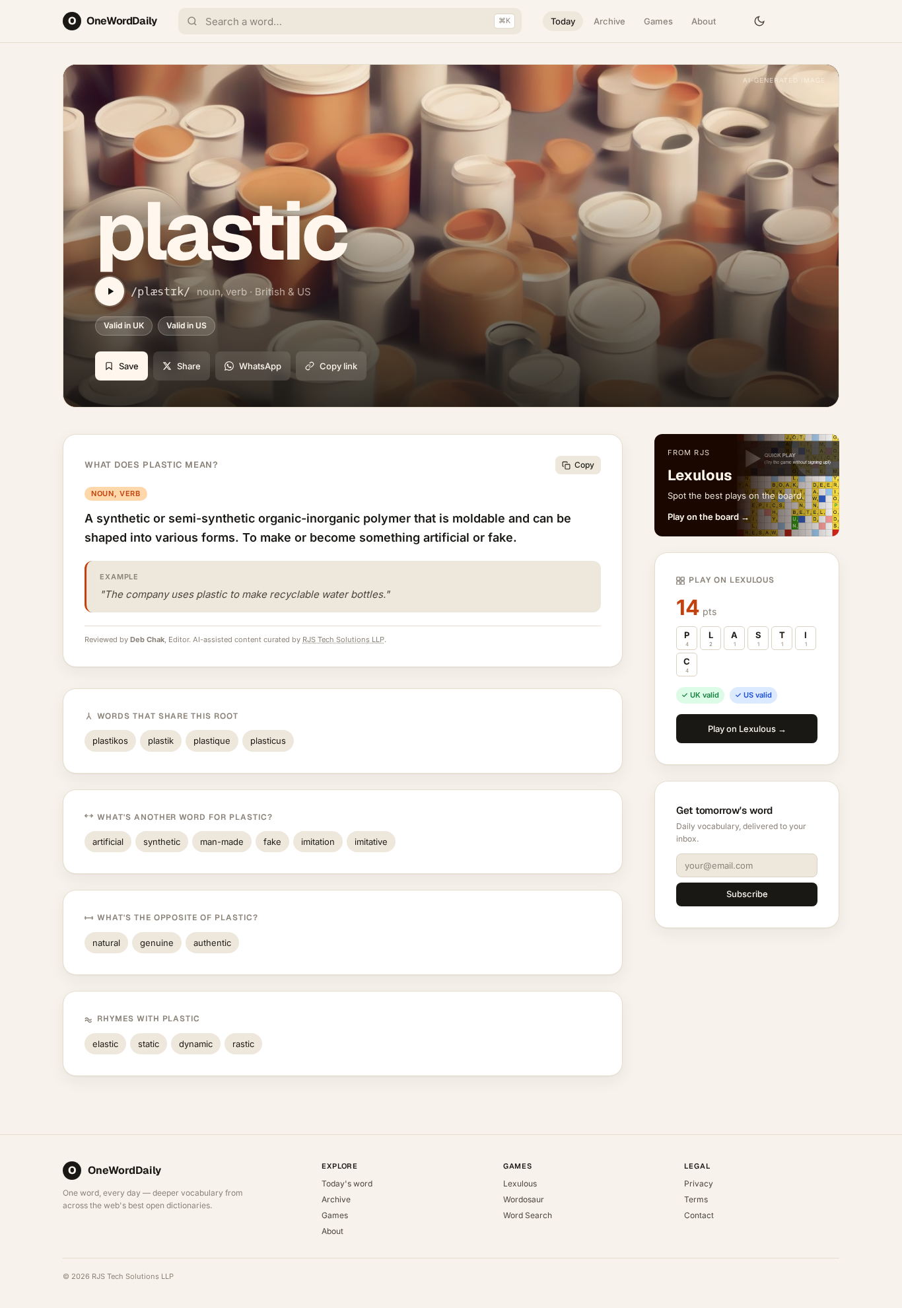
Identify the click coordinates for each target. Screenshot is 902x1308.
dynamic (196, 1043)
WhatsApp (260, 366)
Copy (584, 465)
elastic (105, 1043)
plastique (211, 740)
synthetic (161, 841)
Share (189, 366)
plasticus (268, 740)
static (148, 1043)
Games (658, 21)
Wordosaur (523, 1199)
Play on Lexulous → (747, 728)
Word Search (527, 1215)
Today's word (347, 1183)
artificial (107, 841)
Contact (699, 1215)
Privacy (698, 1183)
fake (272, 841)
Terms (696, 1199)
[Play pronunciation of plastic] (109, 291)
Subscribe (747, 894)
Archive (609, 21)
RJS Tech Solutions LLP (343, 639)
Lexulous (520, 1183)
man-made (222, 841)
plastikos (110, 740)
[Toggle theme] (759, 21)
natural (106, 942)
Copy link (338, 366)
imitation (318, 841)
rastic (243, 1043)
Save (129, 366)
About (703, 21)
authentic (212, 942)
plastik (161, 740)
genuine (157, 942)
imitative (371, 841)
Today (563, 21)
